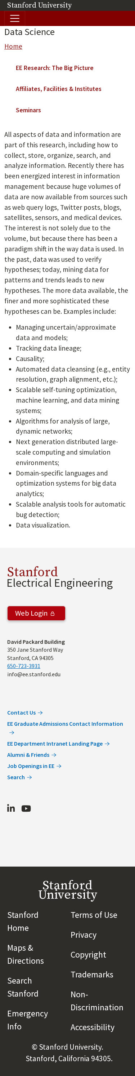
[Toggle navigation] (14, 18)
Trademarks (92, 974)
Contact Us (21, 712)
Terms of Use (94, 914)
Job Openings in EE (30, 765)
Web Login (31, 613)
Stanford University (39, 5)
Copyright (88, 954)
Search (16, 777)
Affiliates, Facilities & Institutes (59, 89)
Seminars (28, 110)
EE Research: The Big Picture (55, 68)
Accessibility (92, 1027)
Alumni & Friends (28, 754)
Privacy (83, 934)
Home (13, 46)
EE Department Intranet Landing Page (55, 743)
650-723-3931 (23, 665)
